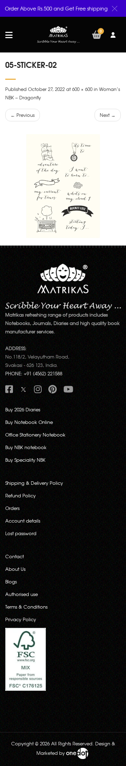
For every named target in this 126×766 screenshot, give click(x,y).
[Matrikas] (58, 34)
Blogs (11, 581)
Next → (107, 115)
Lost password (20, 533)
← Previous (22, 115)
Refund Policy (20, 495)
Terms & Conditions (26, 606)
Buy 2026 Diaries (22, 409)
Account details (22, 520)
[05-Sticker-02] (63, 186)
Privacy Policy (20, 619)
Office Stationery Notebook (35, 434)
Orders (12, 508)
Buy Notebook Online (29, 422)
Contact (14, 556)
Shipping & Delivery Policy (34, 483)
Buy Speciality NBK (25, 459)
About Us (15, 569)
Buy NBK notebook (26, 447)
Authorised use (21, 594)
